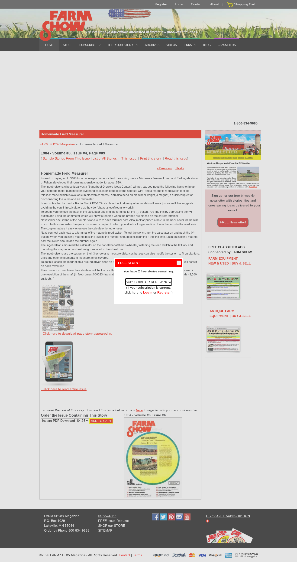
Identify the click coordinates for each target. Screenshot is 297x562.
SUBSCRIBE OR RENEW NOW (148, 282)
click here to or (148, 292)
